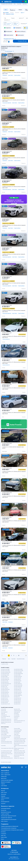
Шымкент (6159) (4, 729)
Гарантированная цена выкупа (8, 819)
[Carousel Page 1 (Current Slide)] (3, 59)
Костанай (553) (17, 735)
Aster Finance (4, 821)
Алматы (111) (3, 710)
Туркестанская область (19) (19, 752)
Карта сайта (4, 837)
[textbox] (7, 24)
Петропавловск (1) (17, 722)
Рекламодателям (5, 801)
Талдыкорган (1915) (18, 729)
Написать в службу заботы (14, 854)
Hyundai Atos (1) (17, 703)
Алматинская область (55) (6, 741)
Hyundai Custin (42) (5, 677)
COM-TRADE (4, 785)
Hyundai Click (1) (17, 702)
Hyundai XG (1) (17, 696)
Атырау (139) (3, 738)
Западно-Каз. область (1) (19, 758)
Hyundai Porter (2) (17, 690)
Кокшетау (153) (17, 737)
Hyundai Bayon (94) (5, 675)
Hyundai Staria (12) (17, 680)
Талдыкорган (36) (17, 710)
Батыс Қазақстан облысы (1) (7, 758)
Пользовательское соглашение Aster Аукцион (12, 830)
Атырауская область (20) (6, 752)
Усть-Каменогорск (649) (6, 735)
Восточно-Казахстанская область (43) (19, 743)
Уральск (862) (4, 734)
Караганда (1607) (17, 731)
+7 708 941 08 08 (14, 852)
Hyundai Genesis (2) (5, 692)
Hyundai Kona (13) (4, 680)
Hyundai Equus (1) (17, 698)
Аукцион (3, 803)
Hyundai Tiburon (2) (5, 695)
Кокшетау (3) (16, 716)
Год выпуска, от (7, 19)
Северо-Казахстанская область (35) (20, 746)
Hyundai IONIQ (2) (17, 693)
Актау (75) (3, 740)
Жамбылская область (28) (19, 750)
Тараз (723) (16, 734)
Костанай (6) (16, 714)
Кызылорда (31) (4, 712)
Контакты (3, 831)
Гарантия (8, 27)
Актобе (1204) (16, 732)
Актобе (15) (16, 713)
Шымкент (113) (17, 709)
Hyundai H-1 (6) (4, 686)
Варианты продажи (5, 782)
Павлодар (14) (4, 714)
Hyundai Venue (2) (4, 693)
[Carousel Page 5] (24, 59)
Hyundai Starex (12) (4, 682)
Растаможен (9, 31)
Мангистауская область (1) (19, 720)
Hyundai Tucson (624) (5, 670)
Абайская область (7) (5, 756)
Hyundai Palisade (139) (18, 673)
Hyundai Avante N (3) (5, 689)
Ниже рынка (20, 35)
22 (18, 655)
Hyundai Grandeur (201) (5, 672)
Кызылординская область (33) (7, 748)
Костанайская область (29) (6, 750)
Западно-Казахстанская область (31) (19, 749)
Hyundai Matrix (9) (4, 685)
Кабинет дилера (5, 798)
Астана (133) (3, 709)
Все (6, 9)
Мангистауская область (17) (6, 753)
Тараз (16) (3, 713)
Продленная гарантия (6, 817)
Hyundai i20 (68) (4, 676)
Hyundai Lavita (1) (4, 702)
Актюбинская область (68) (19, 740)
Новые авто (4, 776)
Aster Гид (3, 835)
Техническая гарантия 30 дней (8, 815)
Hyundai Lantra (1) (4, 699)
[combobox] (7, 23)
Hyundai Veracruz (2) (5, 696)
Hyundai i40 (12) (17, 682)
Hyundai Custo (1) (17, 699)
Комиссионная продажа (7, 780)
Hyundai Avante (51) (18, 676)
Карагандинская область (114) (20, 738)
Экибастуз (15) (4, 755)
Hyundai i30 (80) (17, 675)
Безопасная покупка (6, 812)
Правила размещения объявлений (9, 826)
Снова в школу (9, 35)
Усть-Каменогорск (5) (5, 716)
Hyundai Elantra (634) (18, 669)
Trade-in (3, 783)
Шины (2, 799)
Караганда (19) (17, 712)
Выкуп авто (3, 778)
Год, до (12, 18)
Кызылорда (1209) (4, 732)
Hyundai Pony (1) (4, 698)
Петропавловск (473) (5, 737)
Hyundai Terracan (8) (18, 685)
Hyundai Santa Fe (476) (18, 670)
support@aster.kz (14, 857)
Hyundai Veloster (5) (18, 686)
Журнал (3, 790)
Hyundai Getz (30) (17, 677)
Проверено (18, 27)
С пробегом (12, 10)
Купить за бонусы (21, 31)
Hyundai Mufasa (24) (5, 679)
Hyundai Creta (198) (18, 672)
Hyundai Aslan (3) (17, 689)
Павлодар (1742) (4, 731)
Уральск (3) (3, 717)
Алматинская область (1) (6, 719)
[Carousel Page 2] (8, 59)
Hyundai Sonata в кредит (6, 762)
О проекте (3, 833)
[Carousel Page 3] (14, 59)
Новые (20, 9)
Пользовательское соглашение (8, 828)
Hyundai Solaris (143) (5, 673)
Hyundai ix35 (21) (17, 679)
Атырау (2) (16, 717)
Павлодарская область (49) (19, 741)
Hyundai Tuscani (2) (18, 692)
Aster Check (4, 792)
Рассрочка (3, 810)
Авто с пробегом (5, 772)
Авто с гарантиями (5, 774)
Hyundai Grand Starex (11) (6, 683)
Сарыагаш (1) (16, 756)
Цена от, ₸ (21, 18)
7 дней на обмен (5, 814)
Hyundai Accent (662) (5, 669)
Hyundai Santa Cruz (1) (5, 703)
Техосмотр (3, 794)
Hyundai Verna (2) (4, 690)
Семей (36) (3, 745)
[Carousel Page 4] (19, 59)
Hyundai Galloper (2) (18, 695)
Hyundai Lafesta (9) (17, 683)
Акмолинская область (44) (6, 742)
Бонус (2, 839)
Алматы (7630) (17, 728)
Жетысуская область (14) (19, 755)
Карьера (3, 796)
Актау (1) (15, 719)
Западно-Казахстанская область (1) (6, 723)
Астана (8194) (3, 728)
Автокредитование (5, 808)
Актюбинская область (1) (6, 720)
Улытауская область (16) (19, 753)
